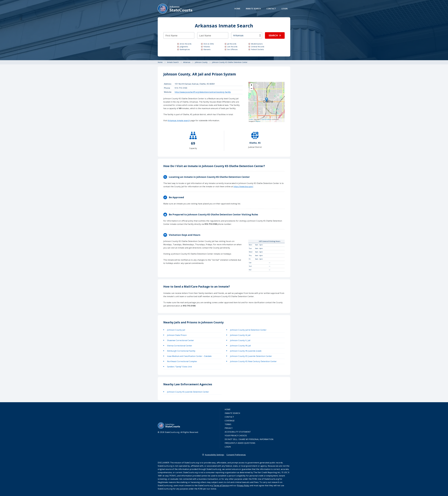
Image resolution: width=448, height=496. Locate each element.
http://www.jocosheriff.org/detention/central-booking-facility (203, 92)
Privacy (229, 428)
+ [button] (251, 85)
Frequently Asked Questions (240, 443)
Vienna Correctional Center (179, 345)
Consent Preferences (236, 454)
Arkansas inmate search (179, 120)
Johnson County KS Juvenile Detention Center (251, 356)
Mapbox (258, 121)
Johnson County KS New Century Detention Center (253, 361)
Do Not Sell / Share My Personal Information (249, 439)
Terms (228, 424)
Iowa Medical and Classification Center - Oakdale (189, 356)
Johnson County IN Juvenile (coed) (245, 351)
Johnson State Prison (177, 335)
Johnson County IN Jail (240, 345)
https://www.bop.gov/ (243, 186)
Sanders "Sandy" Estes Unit (179, 366)
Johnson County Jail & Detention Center (248, 330)
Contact (271, 8)
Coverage (229, 420)
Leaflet (251, 119)
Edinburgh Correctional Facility (181, 351)
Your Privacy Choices (236, 435)
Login (284, 8)
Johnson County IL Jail (240, 340)
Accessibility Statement (238, 432)
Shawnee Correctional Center (180, 340)
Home (237, 8)
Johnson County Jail (176, 330)
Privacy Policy (243, 485)
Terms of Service (221, 485)
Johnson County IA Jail (240, 335)
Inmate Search (253, 8)
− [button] (251, 88)
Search (273, 35)
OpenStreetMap (266, 119)
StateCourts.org (175, 9)
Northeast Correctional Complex (182, 361)
